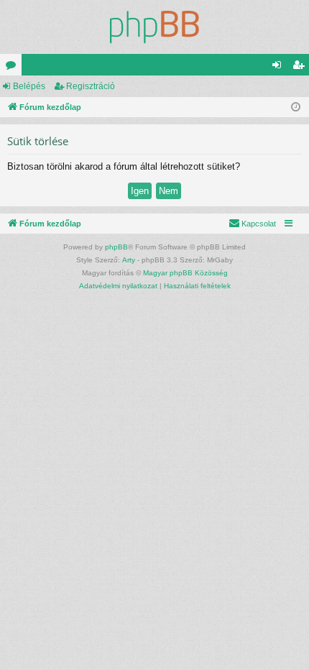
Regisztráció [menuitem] (301, 67)
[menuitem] (252, 223)
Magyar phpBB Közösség (185, 273)
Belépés (29, 86)
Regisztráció (90, 86)
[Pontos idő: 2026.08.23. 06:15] (295, 107)
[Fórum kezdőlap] (154, 27)
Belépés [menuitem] (279, 67)
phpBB (116, 247)
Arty (128, 260)
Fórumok (14, 67)
